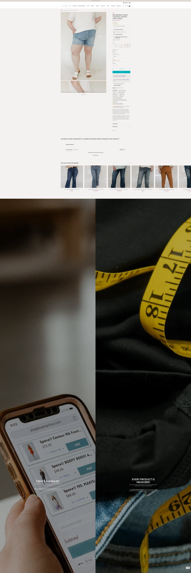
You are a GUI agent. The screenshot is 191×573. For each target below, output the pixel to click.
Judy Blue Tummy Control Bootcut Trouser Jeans (119, 189)
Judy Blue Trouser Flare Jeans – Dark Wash (72, 189)
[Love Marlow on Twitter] (128, 2)
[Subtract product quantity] (113, 65)
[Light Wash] (114, 51)
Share (115, 130)
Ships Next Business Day (118, 34)
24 (127, 47)
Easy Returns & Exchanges (119, 29)
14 (115, 44)
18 (127, 44)
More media (83, 94)
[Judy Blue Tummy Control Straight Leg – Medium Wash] (143, 177)
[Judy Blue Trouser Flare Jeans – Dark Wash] (72, 177)
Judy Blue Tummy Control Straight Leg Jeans (95, 189)
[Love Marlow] (64, 5)
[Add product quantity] (116, 65)
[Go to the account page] (128, 6)
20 (115, 47)
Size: (114, 42)
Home (61, 10)
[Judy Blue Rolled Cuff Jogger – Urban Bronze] (166, 177)
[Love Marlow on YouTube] (129, 2)
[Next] (112, 1)
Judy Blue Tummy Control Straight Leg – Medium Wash (143, 189)
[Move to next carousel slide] (129, 163)
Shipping (114, 87)
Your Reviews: (115, 22)
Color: (115, 49)
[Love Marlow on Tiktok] (127, 2)
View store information (117, 85)
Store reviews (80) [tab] (75, 149)
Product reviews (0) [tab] (69, 149)
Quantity (114, 63)
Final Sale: (116, 54)
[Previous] (79, 1)
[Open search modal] (126, 6)
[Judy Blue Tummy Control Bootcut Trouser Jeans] (119, 177)
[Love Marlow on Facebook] (123, 2)
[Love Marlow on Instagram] (124, 2)
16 (121, 44)
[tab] (115, 90)
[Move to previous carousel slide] (127, 163)
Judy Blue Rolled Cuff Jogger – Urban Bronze (166, 189)
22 (121, 47)
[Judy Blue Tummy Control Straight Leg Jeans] (95, 177)
